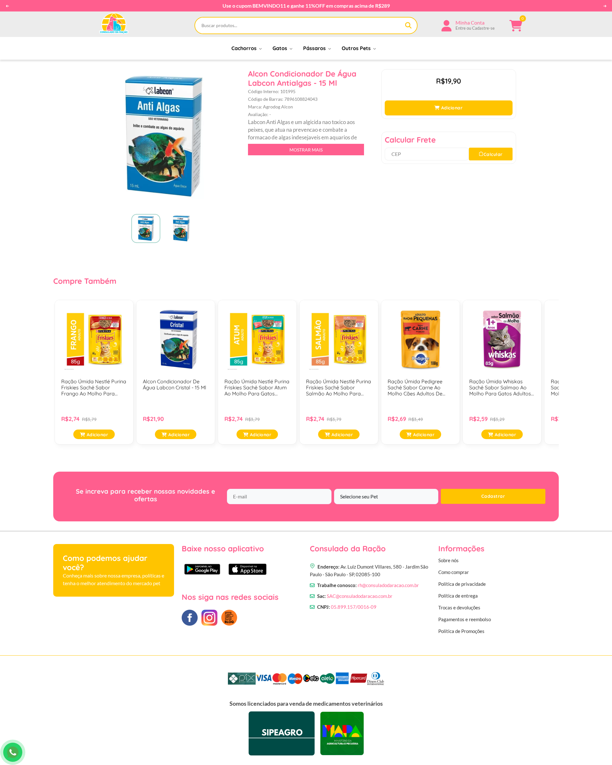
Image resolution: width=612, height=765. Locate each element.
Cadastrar (493, 496)
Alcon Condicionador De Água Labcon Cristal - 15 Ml (174, 385)
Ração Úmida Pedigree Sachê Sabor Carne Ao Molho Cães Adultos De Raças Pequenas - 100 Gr (417, 388)
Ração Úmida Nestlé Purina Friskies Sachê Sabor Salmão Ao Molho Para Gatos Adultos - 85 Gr (338, 388)
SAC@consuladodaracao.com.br (359, 596)
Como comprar (453, 572)
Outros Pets (357, 48)
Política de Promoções (461, 631)
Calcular (493, 154)
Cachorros (244, 48)
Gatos (280, 48)
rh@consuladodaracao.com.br (388, 585)
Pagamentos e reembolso (464, 619)
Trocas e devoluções (459, 607)
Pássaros (315, 48)
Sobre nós (448, 560)
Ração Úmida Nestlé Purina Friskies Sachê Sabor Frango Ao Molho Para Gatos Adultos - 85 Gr (93, 388)
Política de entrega (458, 596)
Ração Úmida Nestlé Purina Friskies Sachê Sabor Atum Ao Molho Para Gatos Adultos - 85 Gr (256, 388)
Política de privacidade (462, 584)
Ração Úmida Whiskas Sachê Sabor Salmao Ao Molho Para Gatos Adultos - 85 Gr (501, 388)
